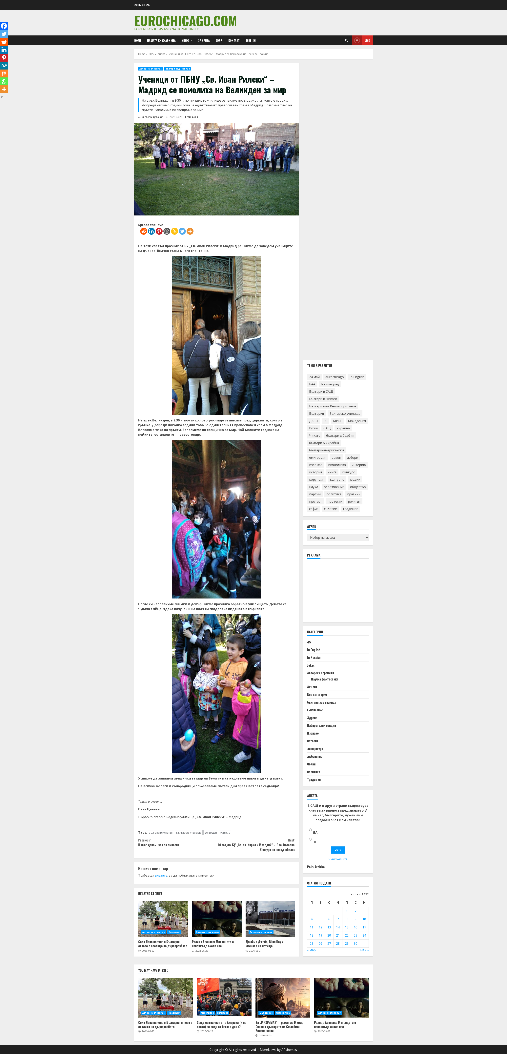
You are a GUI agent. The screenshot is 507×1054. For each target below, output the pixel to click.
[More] (190, 231)
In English (357, 377)
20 (329, 935)
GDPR (219, 40)
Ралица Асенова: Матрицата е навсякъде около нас (217, 919)
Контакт (234, 40)
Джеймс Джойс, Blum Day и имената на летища (270, 919)
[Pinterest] (159, 231)
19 (320, 935)
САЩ (327, 428)
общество (358, 487)
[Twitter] (182, 231)
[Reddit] (143, 231)
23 (355, 935)
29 (347, 944)
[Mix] (4, 73)
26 (320, 944)
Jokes (311, 665)
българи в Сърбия (340, 435)
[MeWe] (4, 66)
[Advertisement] (337, 592)
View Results (338, 859)
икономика (337, 465)
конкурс (348, 472)
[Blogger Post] (166, 231)
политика (333, 494)
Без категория (317, 694)
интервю (359, 465)
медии (355, 479)
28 (338, 944)
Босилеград (330, 384)
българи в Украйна (324, 443)
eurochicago (334, 377)
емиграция (317, 457)
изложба (315, 465)
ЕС (325, 421)
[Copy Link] (174, 231)
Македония (357, 421)
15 (347, 927)
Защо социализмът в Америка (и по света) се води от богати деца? (224, 998)
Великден (211, 832)
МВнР (337, 421)
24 (364, 935)
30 (355, 944)
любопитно (314, 756)
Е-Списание (315, 710)
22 (347, 935)
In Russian (314, 657)
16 (355, 927)
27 (329, 944)
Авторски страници (150, 68)
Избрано (313, 733)
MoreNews (268, 1049)
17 (364, 927)
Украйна (343, 428)
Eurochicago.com (185, 20)
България (316, 413)
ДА (315, 832)
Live (367, 40)
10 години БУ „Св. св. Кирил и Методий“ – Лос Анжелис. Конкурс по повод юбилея (256, 845)
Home (137, 40)
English (251, 40)
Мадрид (225, 832)
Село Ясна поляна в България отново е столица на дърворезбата (163, 919)
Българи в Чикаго (323, 399)
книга (332, 472)
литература (315, 748)
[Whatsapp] (4, 81)
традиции (350, 509)
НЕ (314, 842)
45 (309, 642)
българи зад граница (178, 68)
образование (334, 487)
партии (315, 494)
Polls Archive (316, 866)
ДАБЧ (313, 421)
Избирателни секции (321, 725)
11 (311, 927)
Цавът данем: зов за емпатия (158, 842)
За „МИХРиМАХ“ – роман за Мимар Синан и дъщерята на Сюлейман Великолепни (282, 998)
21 (338, 935)
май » (364, 950)
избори (352, 457)
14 (338, 927)
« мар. (311, 950)
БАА (312, 384)
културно (337, 479)
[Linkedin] (151, 231)
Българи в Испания (161, 832)
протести (335, 501)
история (315, 472)
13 (329, 927)
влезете (161, 875)
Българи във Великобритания (332, 406)
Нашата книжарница (161, 40)
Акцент (312, 686)
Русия (313, 428)
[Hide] (1, 97)
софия (313, 509)
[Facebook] (4, 26)
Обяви (311, 764)
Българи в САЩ (321, 391)
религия (354, 501)
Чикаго (314, 435)
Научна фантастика (324, 679)
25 (311, 944)
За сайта (204, 40)
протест (315, 501)
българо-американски (326, 450)
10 (364, 919)
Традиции (174, 932)
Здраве (312, 717)
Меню (185, 40)
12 (320, 927)
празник (353, 494)
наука (313, 487)
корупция (316, 479)
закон (336, 457)
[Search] (346, 40)
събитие (330, 509)
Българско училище (188, 832)
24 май (314, 377)
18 (311, 935)
